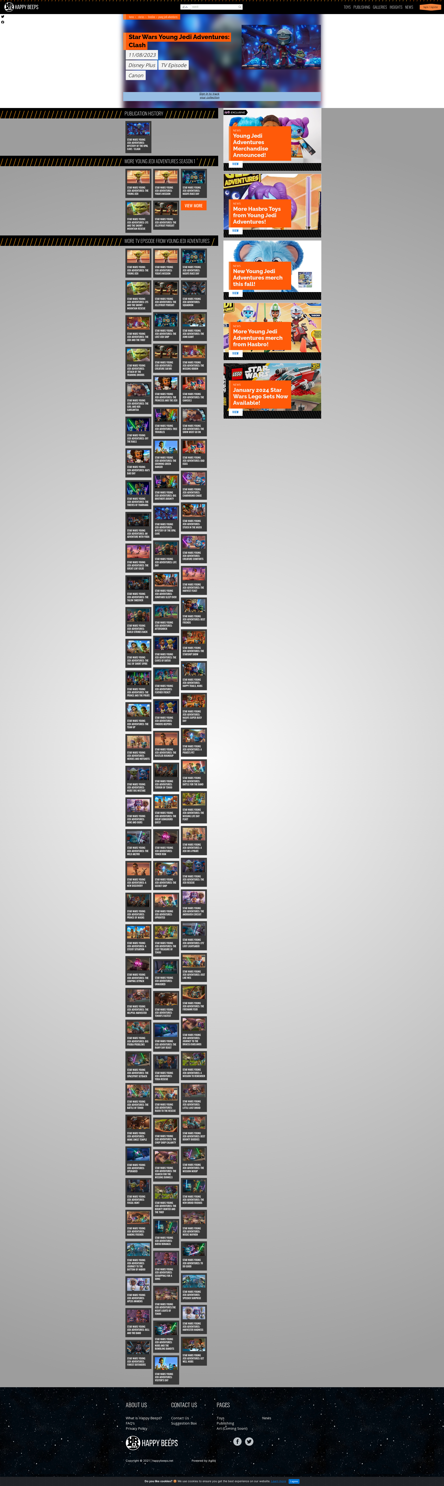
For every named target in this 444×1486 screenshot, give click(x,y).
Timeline (151, 17)
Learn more (278, 1481)
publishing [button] (361, 7)
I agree (294, 1481)
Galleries (380, 7)
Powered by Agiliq (204, 1460)
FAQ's (130, 1423)
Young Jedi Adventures (168, 17)
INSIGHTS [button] (396, 7)
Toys (347, 7)
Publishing (225, 1423)
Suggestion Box (184, 1423)
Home (131, 17)
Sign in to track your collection (209, 95)
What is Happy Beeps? (144, 1418)
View (235, 164)
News (409, 7)
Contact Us (180, 1418)
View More (194, 205)
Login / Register (430, 7)
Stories (141, 17)
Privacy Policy (136, 1428)
